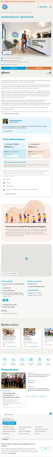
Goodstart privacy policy (41, 429)
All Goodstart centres (8, 427)
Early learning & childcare (9, 429)
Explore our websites (9, 414)
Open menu (50, 7)
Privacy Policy (12, 453)
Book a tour (14, 68)
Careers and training (24, 433)
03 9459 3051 (7, 288)
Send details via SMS (8, 307)
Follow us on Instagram (7, 300)
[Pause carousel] (4, 25)
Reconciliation (38, 427)
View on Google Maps (10, 273)
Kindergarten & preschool (9, 431)
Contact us (38, 433)
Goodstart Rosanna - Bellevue (10, 338)
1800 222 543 (43, 7)
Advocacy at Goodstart (25, 431)
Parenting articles (43, 396)
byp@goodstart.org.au (9, 290)
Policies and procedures (25, 427)
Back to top (51, 413)
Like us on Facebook (4, 300)
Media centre (6, 433)
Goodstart (27, 338)
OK (46, 448)
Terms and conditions (40, 431)
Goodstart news (34, 396)
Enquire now (39, 68)
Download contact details (10, 304)
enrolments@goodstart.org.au (37, 286)
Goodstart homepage (5, 7)
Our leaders (22, 429)
